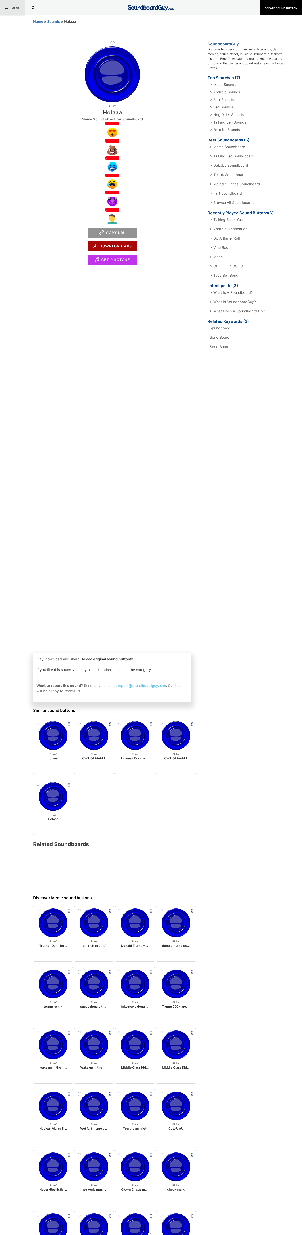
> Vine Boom (220, 247)
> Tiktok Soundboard (228, 174)
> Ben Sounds (221, 107)
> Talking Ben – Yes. (226, 219)
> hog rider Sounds (227, 114)
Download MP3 (114, 246)
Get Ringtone (114, 259)
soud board (219, 346)
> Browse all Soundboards (232, 202)
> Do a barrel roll (225, 238)
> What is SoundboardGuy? (233, 302)
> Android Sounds (225, 92)
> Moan (216, 257)
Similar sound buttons (54, 710)
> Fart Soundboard (226, 193)
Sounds (53, 21)
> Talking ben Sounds (228, 122)
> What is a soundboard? (231, 292)
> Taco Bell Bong (224, 275)
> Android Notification (228, 229)
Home (38, 21)
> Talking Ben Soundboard (232, 156)
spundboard (220, 328)
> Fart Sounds (222, 99)
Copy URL (114, 232)
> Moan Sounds (223, 84)
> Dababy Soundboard (229, 165)
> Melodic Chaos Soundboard (235, 184)
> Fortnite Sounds (225, 130)
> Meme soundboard (227, 147)
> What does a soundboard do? (237, 311)
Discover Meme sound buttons (62, 897)
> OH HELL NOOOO (226, 266)
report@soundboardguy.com (142, 685)
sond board (219, 337)
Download (53, 767)
